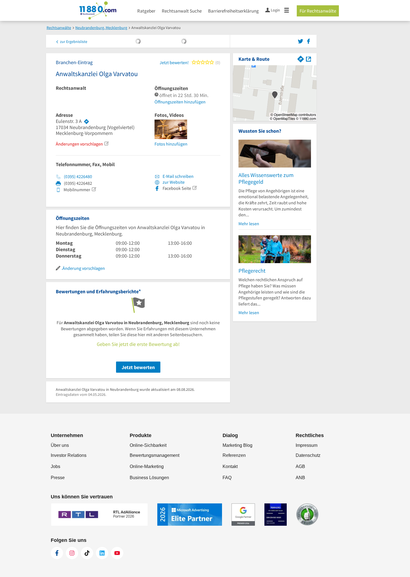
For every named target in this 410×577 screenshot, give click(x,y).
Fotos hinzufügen (171, 144)
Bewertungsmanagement (154, 455)
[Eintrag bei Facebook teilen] (308, 41)
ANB (300, 477)
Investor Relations (68, 455)
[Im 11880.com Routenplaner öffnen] (300, 58)
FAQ (227, 477)
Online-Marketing (147, 466)
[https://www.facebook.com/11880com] (57, 553)
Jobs (55, 466)
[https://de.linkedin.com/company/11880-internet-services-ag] (102, 553)
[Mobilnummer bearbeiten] (94, 189)
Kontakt (230, 466)
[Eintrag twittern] (301, 41)
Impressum (306, 445)
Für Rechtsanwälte (318, 11)
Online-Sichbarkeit (148, 445)
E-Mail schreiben (178, 176)
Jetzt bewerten (138, 367)
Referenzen (234, 455)
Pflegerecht (252, 270)
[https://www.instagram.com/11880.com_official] (72, 553)
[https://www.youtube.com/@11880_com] (117, 553)
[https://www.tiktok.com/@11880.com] (87, 553)
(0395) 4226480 (78, 176)
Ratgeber (146, 11)
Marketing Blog (237, 445)
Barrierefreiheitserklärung (233, 11)
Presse (58, 477)
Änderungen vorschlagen (79, 144)
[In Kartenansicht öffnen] (308, 58)
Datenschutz (308, 455)
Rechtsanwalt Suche (182, 11)
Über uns (60, 445)
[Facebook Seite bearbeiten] (194, 188)
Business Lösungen (149, 477)
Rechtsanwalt (71, 88)
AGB (300, 466)
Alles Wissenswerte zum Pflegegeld (266, 178)
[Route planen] (86, 121)
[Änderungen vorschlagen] (106, 144)
